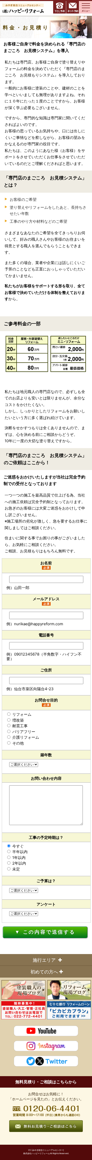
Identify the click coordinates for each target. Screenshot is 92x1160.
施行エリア (44, 960)
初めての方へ (44, 971)
